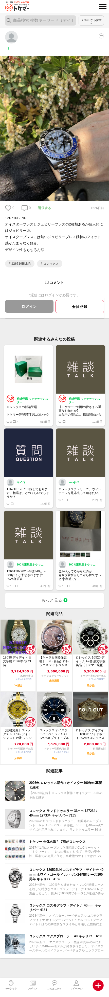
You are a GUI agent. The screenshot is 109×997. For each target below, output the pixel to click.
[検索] (9, 20)
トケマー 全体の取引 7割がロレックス (57, 842)
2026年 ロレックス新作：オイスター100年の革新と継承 (65, 785)
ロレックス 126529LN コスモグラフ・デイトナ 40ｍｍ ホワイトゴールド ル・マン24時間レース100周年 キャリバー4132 (66, 874)
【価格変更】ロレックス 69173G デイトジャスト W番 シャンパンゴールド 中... (17, 734)
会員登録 (80, 307)
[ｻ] (11, 37)
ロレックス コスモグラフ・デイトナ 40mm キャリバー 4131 (65, 907)
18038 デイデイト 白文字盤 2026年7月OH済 (17, 661)
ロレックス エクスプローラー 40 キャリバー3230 (65, 936)
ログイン (29, 306)
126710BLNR (21, 263)
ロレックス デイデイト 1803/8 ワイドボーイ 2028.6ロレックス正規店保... (90, 734)
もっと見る (52, 600)
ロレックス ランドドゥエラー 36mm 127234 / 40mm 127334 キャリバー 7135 (63, 813)
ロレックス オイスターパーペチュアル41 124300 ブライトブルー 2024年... (54, 734)
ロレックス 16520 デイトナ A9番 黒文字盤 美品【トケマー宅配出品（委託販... (90, 661)
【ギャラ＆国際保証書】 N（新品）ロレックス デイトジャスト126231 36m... (54, 661)
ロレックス (51, 263)
